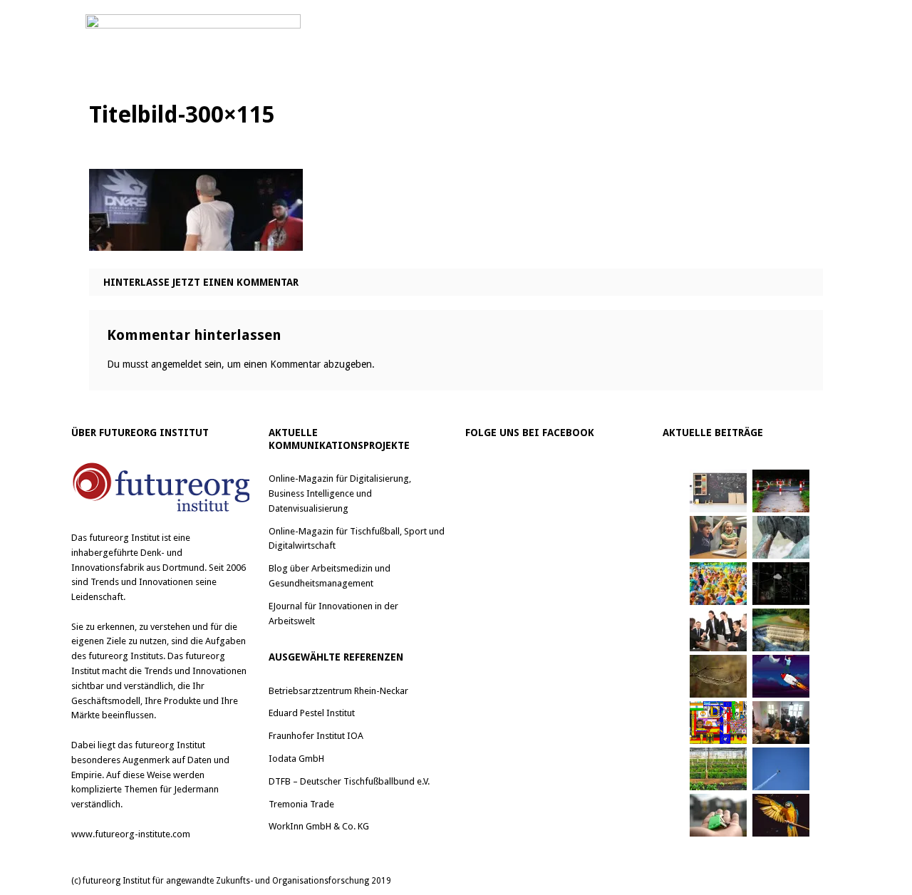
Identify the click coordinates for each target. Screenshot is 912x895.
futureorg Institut (124, 537)
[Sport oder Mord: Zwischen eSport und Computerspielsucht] (718, 537)
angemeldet (176, 364)
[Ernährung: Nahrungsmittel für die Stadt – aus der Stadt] (718, 768)
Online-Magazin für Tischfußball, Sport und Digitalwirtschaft (357, 539)
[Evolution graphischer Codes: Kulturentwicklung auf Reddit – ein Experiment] (718, 722)
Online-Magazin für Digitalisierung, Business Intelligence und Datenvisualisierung (340, 493)
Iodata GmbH (296, 758)
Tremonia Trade (301, 804)
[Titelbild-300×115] (196, 239)
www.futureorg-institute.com (130, 834)
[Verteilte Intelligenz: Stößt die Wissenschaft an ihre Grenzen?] (780, 583)
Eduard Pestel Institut (312, 713)
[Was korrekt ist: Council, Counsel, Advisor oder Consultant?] (718, 630)
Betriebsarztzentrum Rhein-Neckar (338, 691)
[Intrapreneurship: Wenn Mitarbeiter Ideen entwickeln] (780, 676)
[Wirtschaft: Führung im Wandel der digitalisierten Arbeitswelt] (780, 768)
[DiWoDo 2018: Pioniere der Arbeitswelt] (780, 722)
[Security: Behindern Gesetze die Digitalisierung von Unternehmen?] (780, 491)
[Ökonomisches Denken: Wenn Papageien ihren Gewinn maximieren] (780, 815)
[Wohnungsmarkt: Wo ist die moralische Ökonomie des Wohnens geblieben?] (718, 815)
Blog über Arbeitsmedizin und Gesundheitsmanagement (329, 576)
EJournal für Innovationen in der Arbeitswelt (333, 613)
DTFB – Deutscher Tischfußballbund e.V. (349, 781)
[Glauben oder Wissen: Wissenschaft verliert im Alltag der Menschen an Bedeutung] (780, 537)
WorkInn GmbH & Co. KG (319, 826)
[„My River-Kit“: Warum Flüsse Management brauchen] (780, 630)
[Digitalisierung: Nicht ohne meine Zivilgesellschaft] (718, 583)
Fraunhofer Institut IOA (316, 735)
